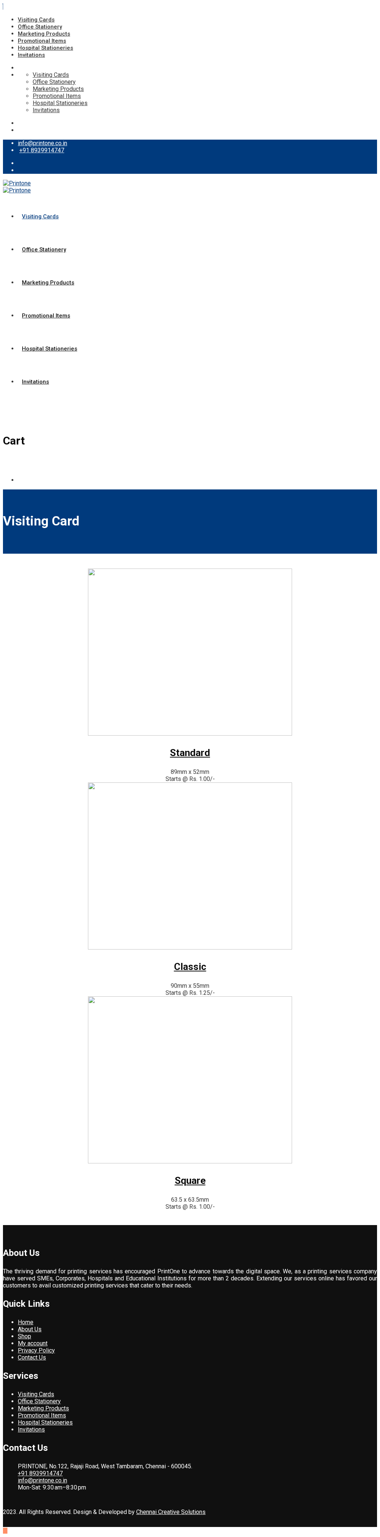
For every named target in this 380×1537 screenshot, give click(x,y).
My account (33, 1343)
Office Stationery (40, 26)
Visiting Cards (36, 19)
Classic (190, 966)
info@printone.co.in (42, 143)
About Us (30, 1329)
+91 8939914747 (41, 150)
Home (25, 1322)
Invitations (31, 55)
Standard (190, 752)
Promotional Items (42, 41)
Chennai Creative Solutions (171, 1511)
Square (190, 1180)
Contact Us (32, 1357)
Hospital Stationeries (45, 48)
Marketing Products (44, 33)
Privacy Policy (36, 1350)
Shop (24, 1336)
